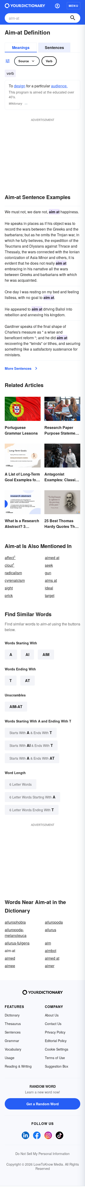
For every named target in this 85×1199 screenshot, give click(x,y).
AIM (45, 654)
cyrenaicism (15, 580)
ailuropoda (54, 922)
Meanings (21, 47)
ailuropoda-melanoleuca (15, 932)
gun (48, 572)
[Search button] (73, 18)
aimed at (52, 557)
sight (9, 588)
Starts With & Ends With (30, 732)
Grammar (12, 1040)
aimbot (50, 950)
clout (9, 565)
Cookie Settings (56, 1049)
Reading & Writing (18, 1066)
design (19, 86)
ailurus (50, 929)
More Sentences (18, 368)
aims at (51, 580)
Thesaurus (13, 1023)
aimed (10, 958)
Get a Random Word (42, 1103)
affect (10, 557)
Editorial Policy (56, 1040)
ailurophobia (15, 922)
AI (27, 654)
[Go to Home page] (25, 6)
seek (49, 565)
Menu (73, 6)
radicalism (13, 572)
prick (9, 595)
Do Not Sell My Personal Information (42, 1153)
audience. (59, 86)
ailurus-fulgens (17, 943)
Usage (9, 1057)
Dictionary (12, 1015)
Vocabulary (13, 1049)
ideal (49, 588)
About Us (52, 1015)
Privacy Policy (55, 1032)
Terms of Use (55, 1057)
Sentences (54, 47)
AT (27, 680)
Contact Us (53, 1023)
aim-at (15, 706)
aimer (49, 965)
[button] (57, 6)
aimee (10, 965)
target (49, 595)
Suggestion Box (56, 1066)
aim (48, 943)
